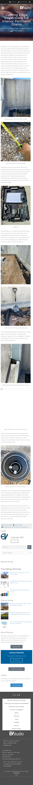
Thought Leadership (16, 709)
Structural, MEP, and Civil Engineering (16, 703)
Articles (7, 28)
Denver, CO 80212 (7, 754)
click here (10, 518)
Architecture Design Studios (16, 700)
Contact (16, 725)
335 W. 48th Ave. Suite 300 (11, 752)
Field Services (16, 527)
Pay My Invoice (16, 728)
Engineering (7, 527)
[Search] (29, 547)
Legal (16, 774)
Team (16, 719)
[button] (30, 2)
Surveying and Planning (16, 706)
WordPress (16, 773)
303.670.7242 (6, 757)
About (17, 713)
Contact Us (16, 660)
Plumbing (24, 527)
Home (2, 28)
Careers (16, 722)
